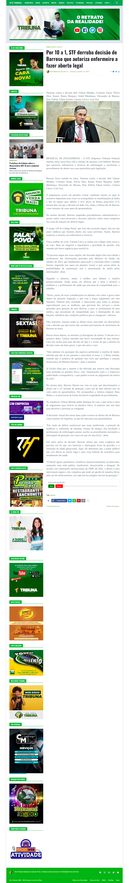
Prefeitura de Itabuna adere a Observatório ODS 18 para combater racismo (24, 165)
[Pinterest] (79, 500)
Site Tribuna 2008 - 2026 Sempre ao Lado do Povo (25, 880)
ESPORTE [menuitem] (46, 3)
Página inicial (51, 47)
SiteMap (110, 880)
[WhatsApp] (119, 71)
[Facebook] (113, 71)
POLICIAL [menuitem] (89, 3)
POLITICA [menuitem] (70, 3)
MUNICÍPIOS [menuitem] (29, 3)
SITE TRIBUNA (15, 3)
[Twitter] (116, 71)
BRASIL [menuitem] (53, 3)
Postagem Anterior (53, 506)
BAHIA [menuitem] (38, 3)
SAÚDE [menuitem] (107, 3)
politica (59, 47)
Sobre (118, 880)
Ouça (51, 486)
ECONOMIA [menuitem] (80, 3)
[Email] (83, 500)
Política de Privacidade (79, 880)
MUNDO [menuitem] (61, 3)
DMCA (104, 880)
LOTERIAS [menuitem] (98, 3)
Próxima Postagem (112, 506)
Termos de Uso (94, 880)
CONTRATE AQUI (17, 417)
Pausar (59, 486)
